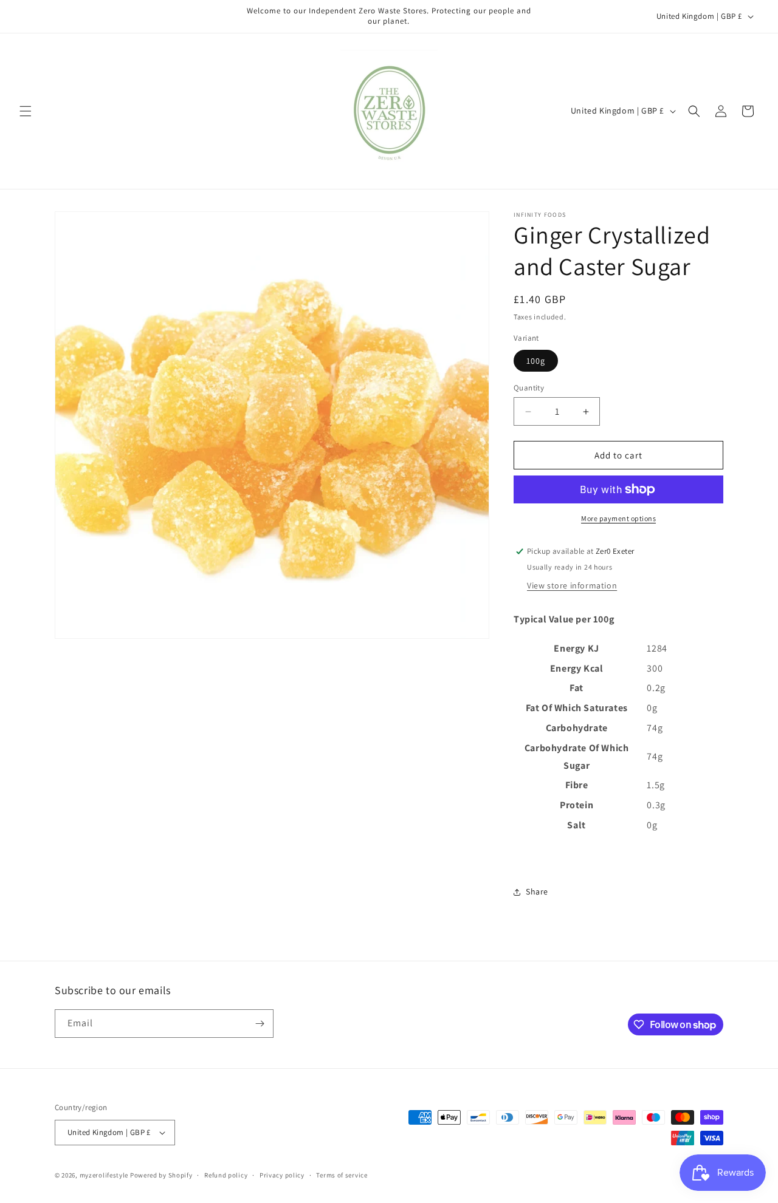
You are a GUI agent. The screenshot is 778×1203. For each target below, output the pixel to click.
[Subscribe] (259, 1023)
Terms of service (341, 1174)
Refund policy (225, 1174)
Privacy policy (282, 1174)
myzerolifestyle (104, 1175)
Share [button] (537, 891)
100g (535, 360)
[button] (25, 111)
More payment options (618, 518)
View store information (572, 585)
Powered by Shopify (161, 1175)
